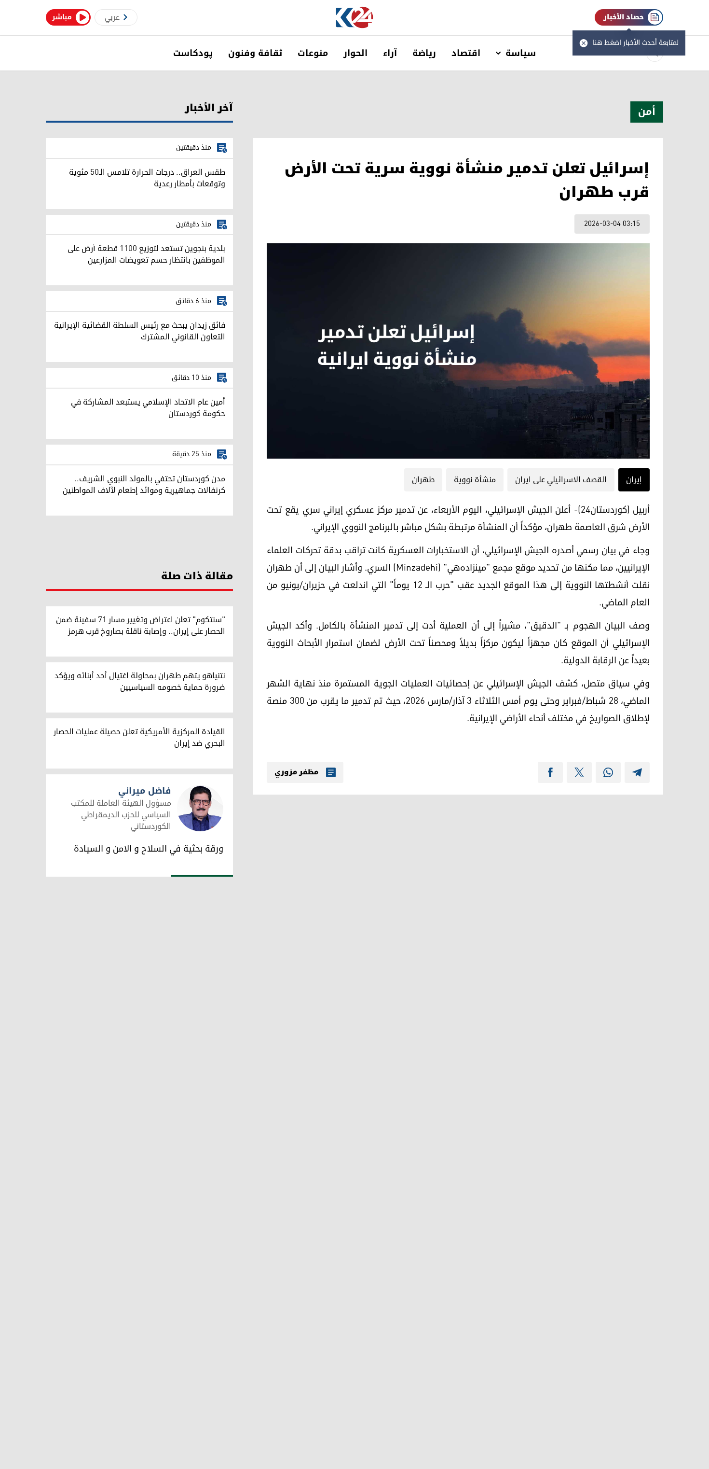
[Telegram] (637, 772)
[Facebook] (550, 772)
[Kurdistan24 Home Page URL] (354, 17)
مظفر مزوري (296, 772)
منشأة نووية (475, 480)
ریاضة (424, 53)
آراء (390, 53)
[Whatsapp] (608, 772)
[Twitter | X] (579, 772)
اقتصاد (465, 53)
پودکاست (193, 53)
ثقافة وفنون (255, 53)
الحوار (355, 53)
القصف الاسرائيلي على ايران (561, 480)
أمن (646, 112)
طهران (423, 480)
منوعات (313, 53)
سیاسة (520, 53)
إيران (634, 480)
